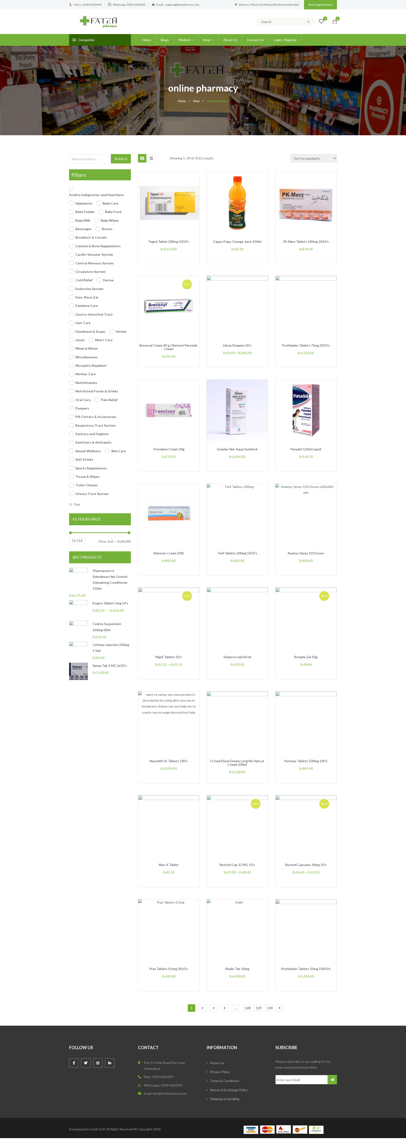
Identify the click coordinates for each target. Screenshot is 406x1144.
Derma (108, 280)
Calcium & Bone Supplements (98, 246)
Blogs (165, 40)
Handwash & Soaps (90, 331)
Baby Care (110, 203)
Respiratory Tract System (95, 425)
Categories (86, 40)
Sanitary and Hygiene (92, 434)
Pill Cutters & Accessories (95, 417)
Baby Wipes (110, 220)
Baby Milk (82, 220)
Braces (107, 229)
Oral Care (83, 400)
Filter (77, 541)
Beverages (83, 229)
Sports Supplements (91, 468)
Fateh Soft (97, 1129)
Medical (184, 40)
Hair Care (82, 323)
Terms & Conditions (224, 1081)
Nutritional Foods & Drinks (96, 391)
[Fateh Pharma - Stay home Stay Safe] (98, 21)
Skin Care (118, 451)
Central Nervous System (94, 263)
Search (120, 159)
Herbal (121, 331)
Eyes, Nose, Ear (87, 297)
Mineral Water (86, 348)
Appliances (83, 203)
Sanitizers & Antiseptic (93, 442)
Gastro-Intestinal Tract (94, 314)
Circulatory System (90, 272)
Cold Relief (84, 280)
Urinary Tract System (92, 494)
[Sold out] (173, 317)
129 (259, 1008)
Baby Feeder (85, 212)
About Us (230, 40)
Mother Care (85, 374)
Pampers (82, 408)
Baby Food (113, 212)
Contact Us (255, 40)
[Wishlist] (321, 22)
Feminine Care (86, 306)
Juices (80, 340)
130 (270, 1008)
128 (247, 1008)
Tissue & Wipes (87, 477)
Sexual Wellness (88, 451)
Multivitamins (86, 383)
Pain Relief (109, 400)
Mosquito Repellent (91, 365)
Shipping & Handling (224, 1099)
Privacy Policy (220, 1072)
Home (146, 40)
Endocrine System (89, 289)
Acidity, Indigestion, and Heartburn (96, 195)
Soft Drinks (84, 459)
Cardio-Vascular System (94, 254)
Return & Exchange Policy (229, 1090)
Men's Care (104, 340)
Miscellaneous (86, 357)
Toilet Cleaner (86, 485)
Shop (206, 40)
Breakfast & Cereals (91, 237)
